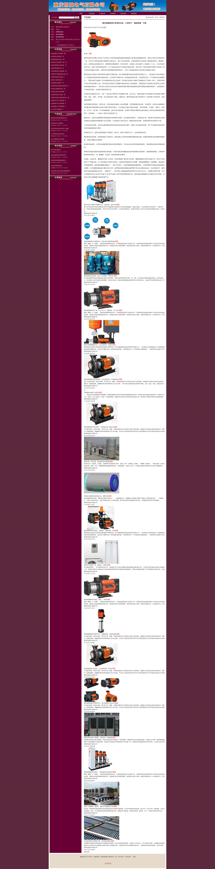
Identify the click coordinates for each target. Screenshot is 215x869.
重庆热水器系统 (57, 56)
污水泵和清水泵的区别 (57, 134)
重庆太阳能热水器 (57, 89)
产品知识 (113, 13)
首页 (81, 13)
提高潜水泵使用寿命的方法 (59, 118)
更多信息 (86, 852)
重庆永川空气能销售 (58, 100)
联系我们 (134, 13)
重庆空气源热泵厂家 (58, 62)
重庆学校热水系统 (57, 77)
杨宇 (134, 857)
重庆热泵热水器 (57, 59)
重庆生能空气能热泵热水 (59, 97)
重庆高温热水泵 (57, 68)
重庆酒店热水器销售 (58, 71)
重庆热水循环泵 (57, 83)
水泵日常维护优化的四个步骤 (59, 128)
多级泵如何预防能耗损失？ (59, 160)
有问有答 (123, 13)
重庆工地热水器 (57, 80)
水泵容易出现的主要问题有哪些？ (61, 171)
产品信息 (91, 13)
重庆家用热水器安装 (58, 65)
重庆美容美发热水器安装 (59, 86)
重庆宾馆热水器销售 (58, 92)
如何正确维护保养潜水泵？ (59, 155)
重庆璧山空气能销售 (58, 106)
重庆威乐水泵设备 (57, 53)
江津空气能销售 (57, 109)
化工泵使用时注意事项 (57, 139)
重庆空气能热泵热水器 (59, 74)
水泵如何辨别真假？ (57, 165)
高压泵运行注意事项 (57, 123)
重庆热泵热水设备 (57, 94)
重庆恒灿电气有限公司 (90, 213)
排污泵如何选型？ (56, 150)
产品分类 (102, 13)
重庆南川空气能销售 (58, 103)
